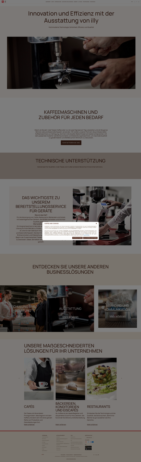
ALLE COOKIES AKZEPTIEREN (90, 237)
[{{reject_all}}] (96, 223)
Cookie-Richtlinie (86, 235)
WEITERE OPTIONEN (77, 237)
